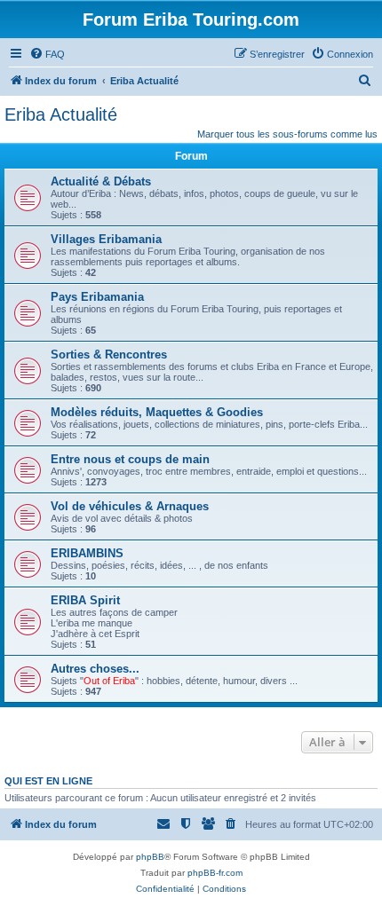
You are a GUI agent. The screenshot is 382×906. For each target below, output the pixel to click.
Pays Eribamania (97, 296)
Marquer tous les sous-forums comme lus (287, 134)
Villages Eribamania (106, 239)
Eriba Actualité (60, 114)
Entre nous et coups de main (130, 459)
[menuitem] (47, 54)
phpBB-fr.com (215, 873)
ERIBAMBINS (87, 553)
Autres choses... (95, 668)
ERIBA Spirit (85, 600)
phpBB (150, 857)
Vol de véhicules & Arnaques (130, 506)
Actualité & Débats (101, 181)
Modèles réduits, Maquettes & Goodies (157, 412)
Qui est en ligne (48, 781)
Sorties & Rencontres (109, 354)
